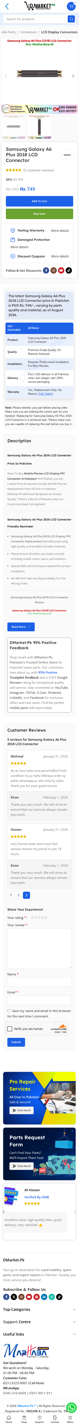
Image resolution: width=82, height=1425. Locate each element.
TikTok (30, 692)
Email (12, 992)
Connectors (28, 32)
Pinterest (54, 692)
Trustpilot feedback (24, 677)
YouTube (61, 687)
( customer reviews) (39, 170)
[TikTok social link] (69, 270)
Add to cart (39, 201)
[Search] (71, 19)
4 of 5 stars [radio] (42, 917)
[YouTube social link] (61, 270)
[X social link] (14, 1297)
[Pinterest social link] (36, 1297)
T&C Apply (45, 394)
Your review (17, 925)
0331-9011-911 (40, 1393)
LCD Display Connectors (59, 32)
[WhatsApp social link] (52, 1297)
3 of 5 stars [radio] (39, 917)
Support (10, 1321)
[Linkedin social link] (44, 1297)
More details (60, 256)
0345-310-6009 (14, 1393)
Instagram (17, 692)
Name (13, 974)
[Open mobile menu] (7, 6)
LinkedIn (16, 697)
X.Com (41, 692)
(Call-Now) (36, 1383)
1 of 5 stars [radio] (32, 917)
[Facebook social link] (46, 270)
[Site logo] (39, 6)
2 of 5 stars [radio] (35, 917)
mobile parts (19, 708)
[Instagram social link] (53, 270)
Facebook (37, 697)
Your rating (16, 917)
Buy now (39, 214)
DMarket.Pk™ (26, 1406)
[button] (6, 76)
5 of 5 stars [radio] (45, 917)
